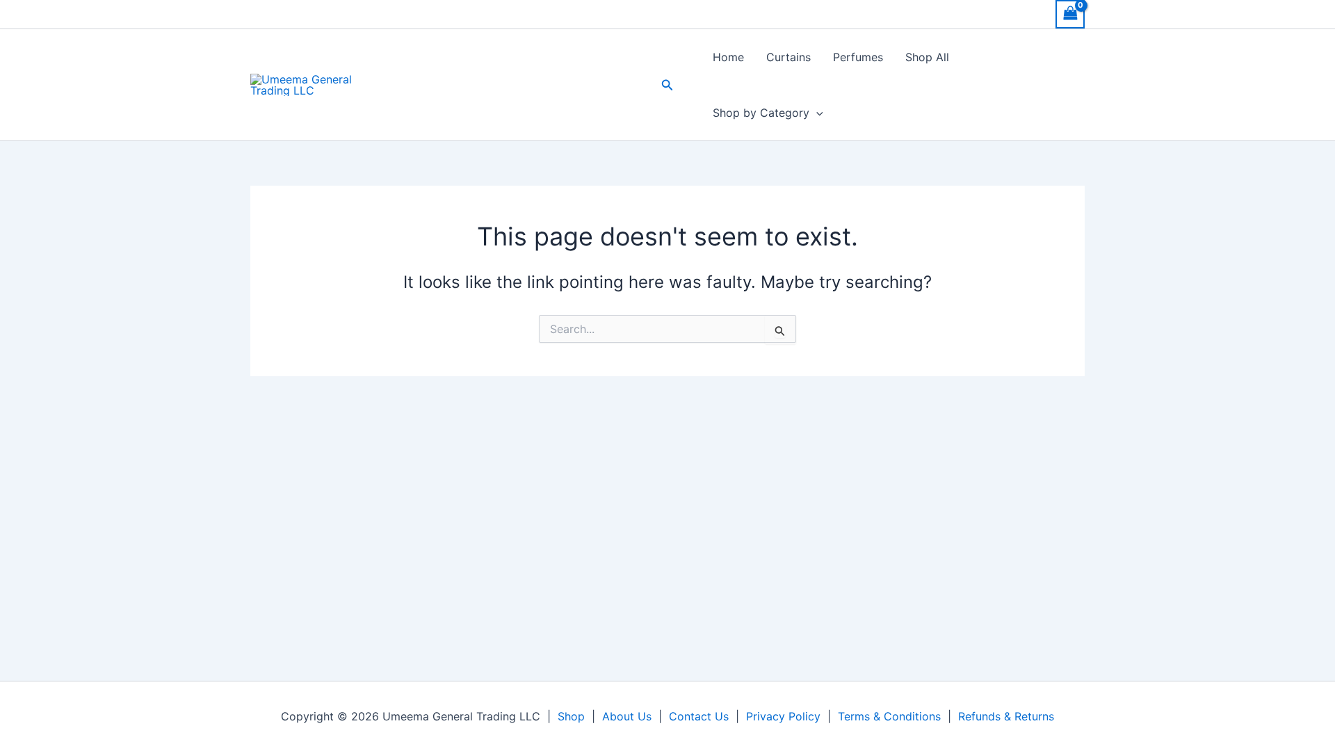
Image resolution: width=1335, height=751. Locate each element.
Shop (571, 716)
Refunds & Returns (1006, 716)
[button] (667, 85)
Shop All (927, 57)
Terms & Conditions (889, 716)
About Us (627, 716)
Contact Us (699, 716)
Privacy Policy (783, 716)
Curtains (788, 57)
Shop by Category (761, 113)
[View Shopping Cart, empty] (1070, 14)
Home (728, 57)
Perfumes (858, 57)
